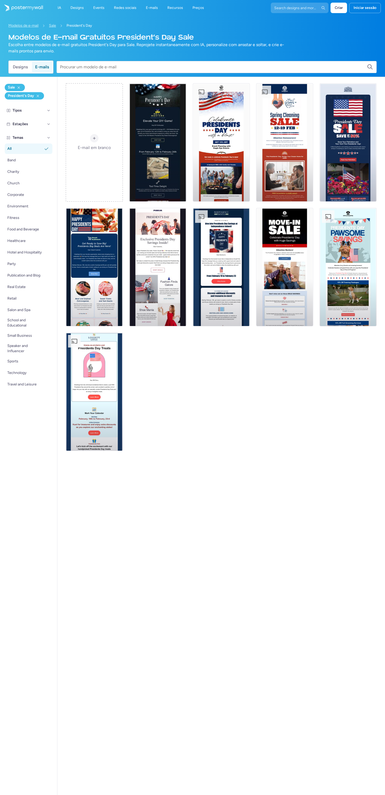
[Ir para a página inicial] (21, 8)
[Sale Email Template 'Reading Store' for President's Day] (221, 267)
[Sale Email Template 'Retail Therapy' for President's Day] (157, 267)
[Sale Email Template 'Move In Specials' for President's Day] (284, 267)
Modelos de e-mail (23, 25)
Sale (52, 25)
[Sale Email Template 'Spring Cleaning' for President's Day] (284, 142)
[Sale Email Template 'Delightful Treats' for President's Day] (94, 392)
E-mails (42, 66)
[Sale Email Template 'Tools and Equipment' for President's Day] (157, 142)
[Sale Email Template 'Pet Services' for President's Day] (348, 267)
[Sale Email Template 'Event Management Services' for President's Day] (221, 142)
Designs (20, 66)
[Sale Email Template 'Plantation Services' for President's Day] (348, 142)
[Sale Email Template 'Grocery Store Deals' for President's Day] (94, 267)
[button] (49, 110)
